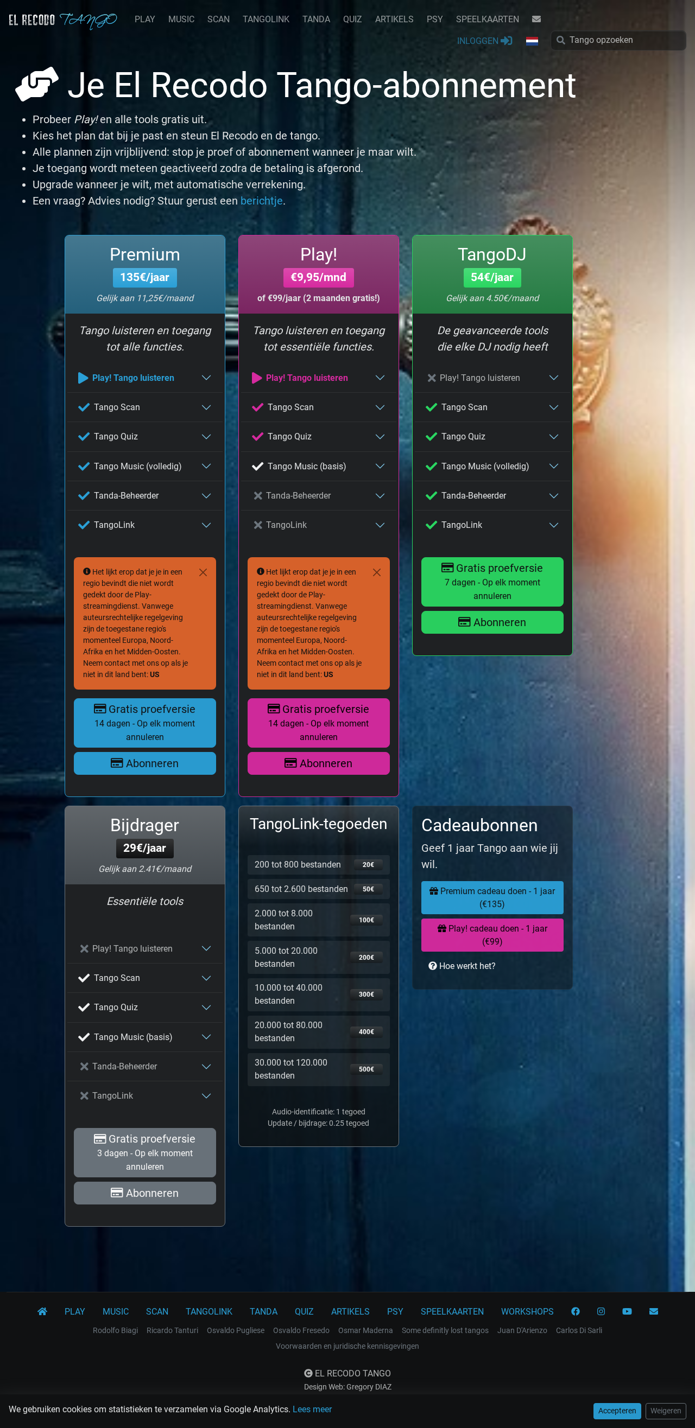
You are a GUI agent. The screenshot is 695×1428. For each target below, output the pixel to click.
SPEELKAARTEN (487, 19)
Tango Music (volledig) (138, 466)
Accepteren (617, 1410)
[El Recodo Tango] (42, 1312)
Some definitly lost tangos (445, 1330)
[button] (531, 41)
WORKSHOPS (527, 1311)
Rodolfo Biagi (115, 1330)
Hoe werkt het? (466, 966)
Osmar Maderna (365, 1330)
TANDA (316, 19)
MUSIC (181, 19)
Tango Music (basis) (307, 466)
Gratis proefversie (144, 722)
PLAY (145, 19)
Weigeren (665, 1410)
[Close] (203, 572)
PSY (435, 19)
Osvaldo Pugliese (235, 1330)
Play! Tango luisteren (133, 378)
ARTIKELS (394, 19)
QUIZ (352, 19)
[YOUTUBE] (627, 1312)
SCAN (218, 19)
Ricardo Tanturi (172, 1330)
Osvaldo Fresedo (301, 1330)
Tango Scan (117, 407)
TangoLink (114, 525)
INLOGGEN (479, 41)
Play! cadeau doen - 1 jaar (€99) (496, 935)
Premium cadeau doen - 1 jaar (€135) (496, 897)
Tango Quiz (116, 436)
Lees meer (312, 1409)
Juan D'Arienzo (522, 1330)
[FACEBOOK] (576, 1312)
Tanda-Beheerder (126, 495)
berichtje (262, 200)
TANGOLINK (266, 19)
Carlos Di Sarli (579, 1330)
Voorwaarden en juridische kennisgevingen (347, 1346)
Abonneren (151, 763)
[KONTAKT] (536, 19)
